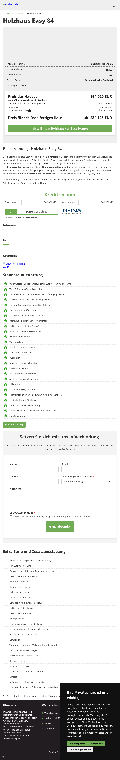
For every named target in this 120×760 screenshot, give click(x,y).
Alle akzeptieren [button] (77, 743)
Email (65, 464)
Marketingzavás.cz (20, 756)
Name (14, 464)
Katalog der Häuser (16, 13)
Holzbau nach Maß (53, 718)
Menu (115, 7)
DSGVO (47, 723)
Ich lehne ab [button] (97, 743)
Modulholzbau (51, 713)
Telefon (14, 476)
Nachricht (16, 488)
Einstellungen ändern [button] (80, 749)
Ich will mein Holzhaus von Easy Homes (60, 128)
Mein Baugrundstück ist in (77, 476)
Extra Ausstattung (14, 424)
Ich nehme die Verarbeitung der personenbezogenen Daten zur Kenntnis (53, 516)
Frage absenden (60, 526)
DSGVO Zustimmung (22, 512)
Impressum (49, 728)
